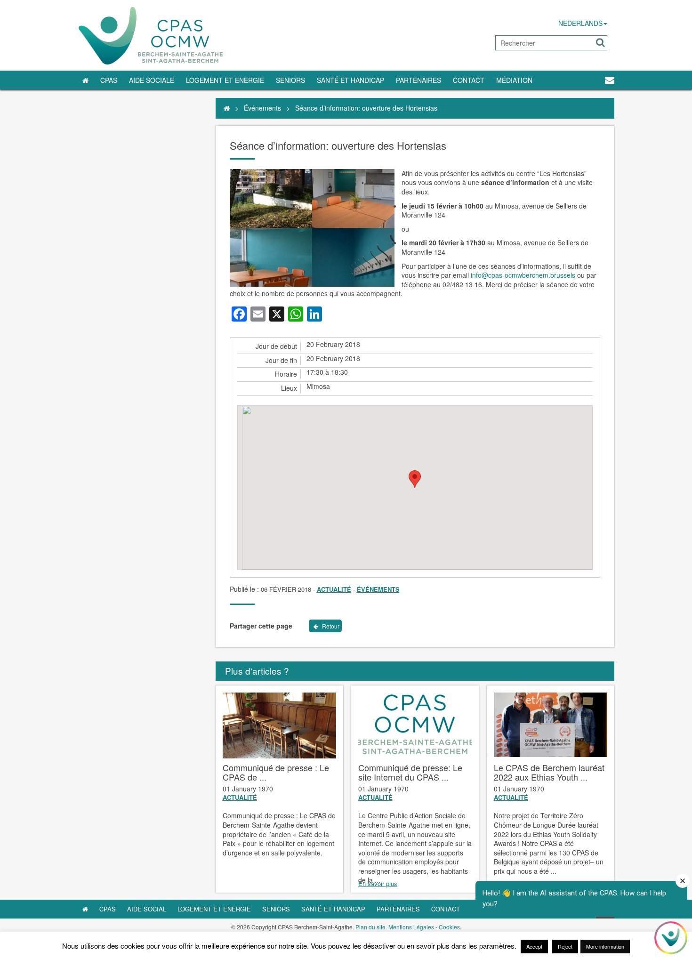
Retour (330, 626)
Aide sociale (151, 80)
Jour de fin (281, 360)
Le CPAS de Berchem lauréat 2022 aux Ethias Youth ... (549, 772)
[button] (600, 42)
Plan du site (370, 927)
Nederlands (580, 23)
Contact (468, 80)
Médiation (514, 80)
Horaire (286, 374)
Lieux (289, 388)
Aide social (146, 908)
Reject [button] (565, 946)
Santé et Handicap (350, 80)
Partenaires (418, 80)
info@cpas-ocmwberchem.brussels (523, 275)
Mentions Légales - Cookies (424, 927)
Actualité (334, 589)
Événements (262, 108)
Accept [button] (534, 946)
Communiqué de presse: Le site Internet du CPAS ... (410, 772)
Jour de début (276, 346)
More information (605, 946)
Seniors (290, 80)
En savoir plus (377, 883)
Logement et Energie (225, 80)
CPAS (108, 80)
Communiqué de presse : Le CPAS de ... (276, 772)
